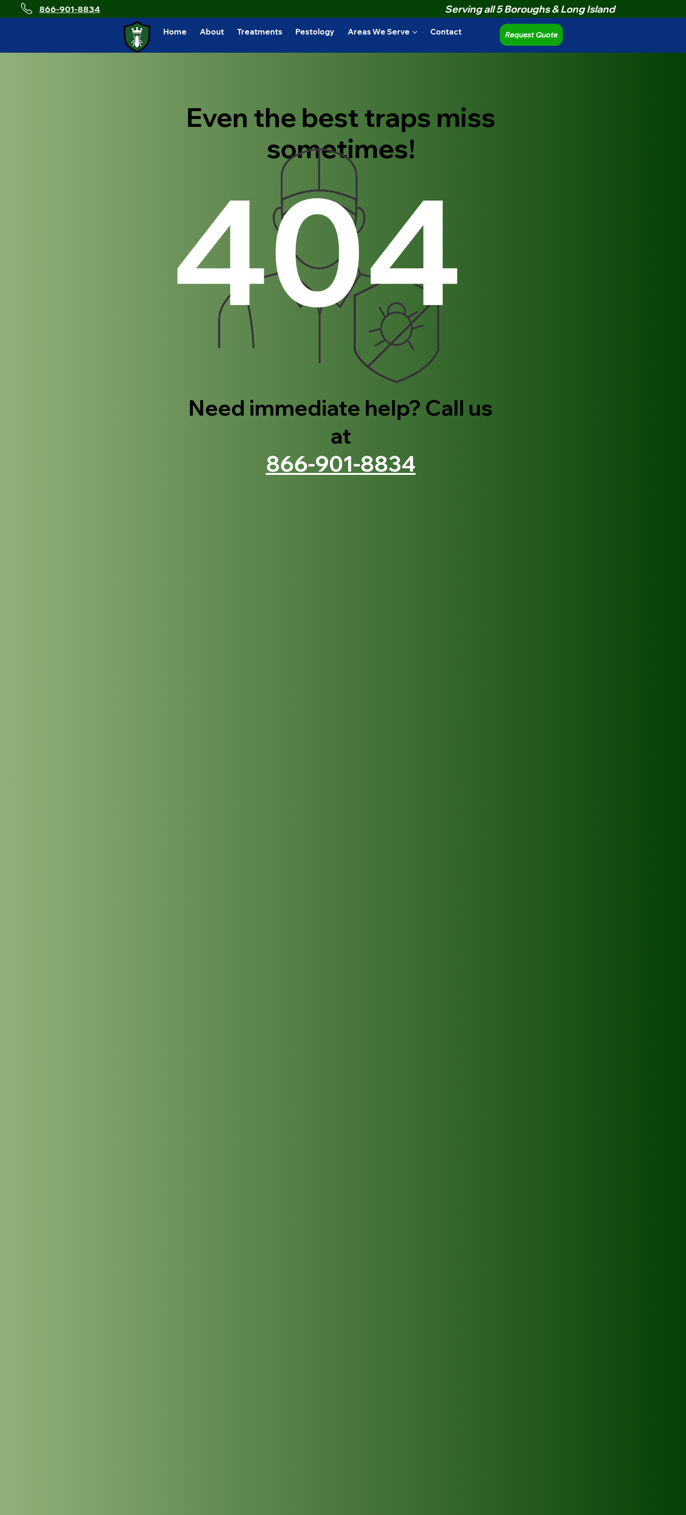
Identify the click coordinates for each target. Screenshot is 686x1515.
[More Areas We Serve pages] (415, 32)
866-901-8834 (69, 9)
